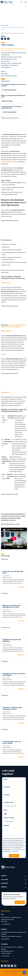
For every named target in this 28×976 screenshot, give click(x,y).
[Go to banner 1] (13, 907)
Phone (5, 810)
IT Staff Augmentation (9, 90)
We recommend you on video (9, 75)
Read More (21, 587)
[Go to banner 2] (14, 907)
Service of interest (9, 817)
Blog (7, 25)
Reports (3, 71)
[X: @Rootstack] (9, 965)
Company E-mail (9, 802)
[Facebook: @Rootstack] (2, 965)
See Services (19, 902)
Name (6, 779)
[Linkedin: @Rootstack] (5, 965)
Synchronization (5, 67)
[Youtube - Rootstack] (15, 965)
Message (7, 825)
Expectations (4, 73)
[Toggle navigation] (25, 2)
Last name (7, 787)
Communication (5, 61)
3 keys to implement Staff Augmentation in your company (13, 325)
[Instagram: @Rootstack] (12, 965)
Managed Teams (7, 101)
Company (7, 794)
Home (2, 25)
